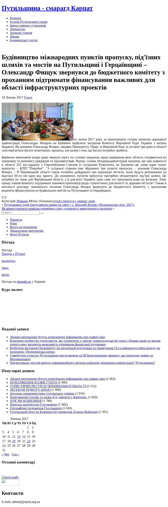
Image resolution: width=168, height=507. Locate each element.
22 (28, 441)
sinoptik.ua (24, 281)
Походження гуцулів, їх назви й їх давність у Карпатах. (48, 397)
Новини (15, 18)
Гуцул (28, 97)
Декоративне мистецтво (26, 230)
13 (18, 436)
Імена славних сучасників (28, 25)
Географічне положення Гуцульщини (36, 408)
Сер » (15, 454)
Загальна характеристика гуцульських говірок (42, 393)
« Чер (5, 454)
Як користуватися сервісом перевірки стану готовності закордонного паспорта (57, 208)
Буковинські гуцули (24, 40)
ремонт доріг (86, 201)
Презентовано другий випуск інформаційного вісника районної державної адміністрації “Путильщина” (82, 363)
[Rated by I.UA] (11, 484)
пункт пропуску (64, 201)
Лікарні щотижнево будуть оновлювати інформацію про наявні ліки (57, 337)
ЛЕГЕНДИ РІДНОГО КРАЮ (30, 389)
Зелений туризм (21, 33)
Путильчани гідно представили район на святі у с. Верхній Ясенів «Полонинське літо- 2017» (69, 204)
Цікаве (14, 36)
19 (13, 441)
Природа (16, 219)
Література (17, 29)
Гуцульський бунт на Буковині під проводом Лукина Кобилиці (54, 412)
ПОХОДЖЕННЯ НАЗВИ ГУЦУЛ (33, 382)
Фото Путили (19, 234)
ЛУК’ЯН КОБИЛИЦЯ (26, 401)
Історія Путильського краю (29, 22)
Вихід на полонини (23, 227)
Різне (13, 223)
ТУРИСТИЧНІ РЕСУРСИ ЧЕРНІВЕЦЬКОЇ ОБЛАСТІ (48, 386)
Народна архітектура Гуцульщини (33, 404)
